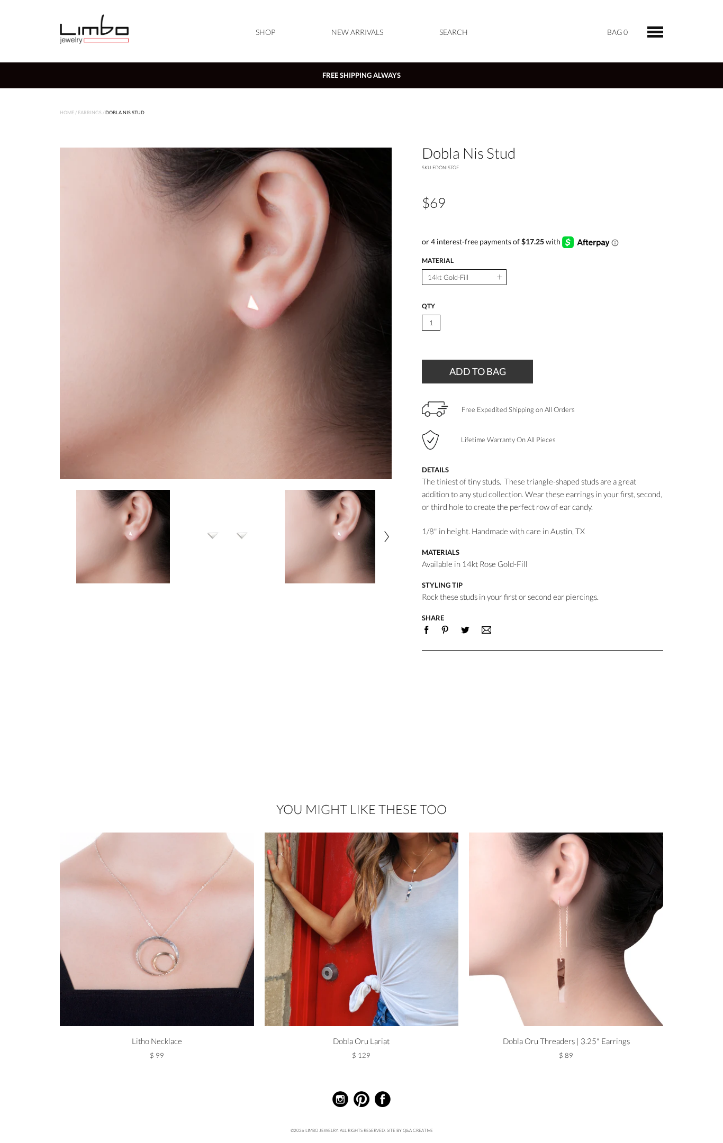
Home (67, 112)
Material (438, 261)
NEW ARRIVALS (357, 32)
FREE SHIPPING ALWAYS (361, 75)
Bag (617, 32)
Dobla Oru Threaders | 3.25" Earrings (566, 1041)
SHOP (265, 32)
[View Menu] (655, 31)
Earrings (90, 112)
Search (453, 32)
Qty (428, 306)
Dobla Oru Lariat (361, 1041)
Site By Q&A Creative (410, 1130)
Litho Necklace (157, 1041)
